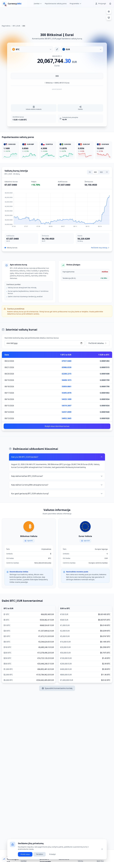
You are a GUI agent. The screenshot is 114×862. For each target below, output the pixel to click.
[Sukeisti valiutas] (57, 49)
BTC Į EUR (16, 26)
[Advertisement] (57, 15)
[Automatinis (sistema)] (108, 17)
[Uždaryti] (102, 849)
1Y (107, 172)
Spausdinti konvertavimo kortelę (58, 688)
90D (101, 172)
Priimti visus (25, 854)
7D (90, 172)
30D (95, 172)
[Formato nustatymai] (108, 11)
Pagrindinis (6, 26)
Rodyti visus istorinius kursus (57, 426)
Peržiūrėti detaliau (96, 343)
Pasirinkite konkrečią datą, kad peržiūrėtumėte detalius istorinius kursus (32, 338)
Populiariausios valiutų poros (56, 3)
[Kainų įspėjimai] (110, 4)
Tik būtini (39, 854)
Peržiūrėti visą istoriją (99, 248)
